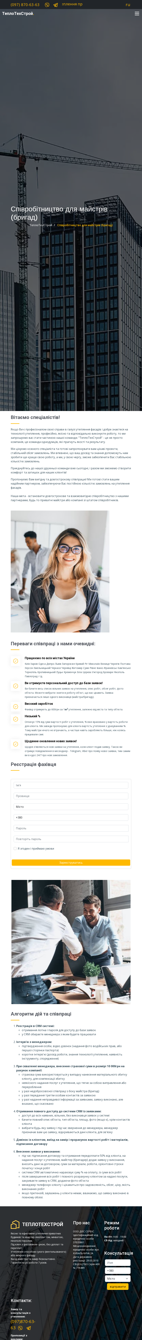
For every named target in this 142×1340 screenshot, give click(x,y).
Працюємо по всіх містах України (50, 658)
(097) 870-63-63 (25, 4)
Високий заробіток (39, 703)
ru (128, 4)
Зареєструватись (71, 862)
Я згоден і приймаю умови (36, 848)
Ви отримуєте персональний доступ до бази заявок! (64, 683)
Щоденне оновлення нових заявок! (51, 741)
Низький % (32, 716)
